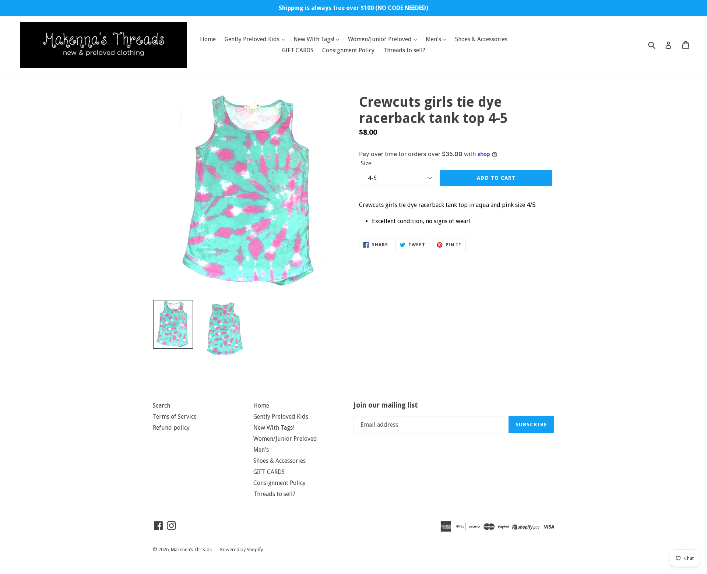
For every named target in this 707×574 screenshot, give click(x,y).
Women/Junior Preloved (380, 39)
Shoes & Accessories (481, 39)
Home (208, 39)
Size (366, 163)
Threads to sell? (404, 50)
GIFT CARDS (297, 50)
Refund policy (171, 427)
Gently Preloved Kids (253, 39)
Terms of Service (175, 416)
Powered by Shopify (241, 549)
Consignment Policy (348, 50)
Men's (434, 39)
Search (161, 405)
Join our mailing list (386, 405)
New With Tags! (314, 39)
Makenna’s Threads (192, 549)
